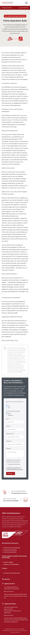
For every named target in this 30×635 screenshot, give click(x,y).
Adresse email (9, 433)
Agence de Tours (8, 7)
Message (8, 448)
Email (9, 413)
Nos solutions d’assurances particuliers (15, 16)
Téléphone (10, 415)
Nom (7, 418)
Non (9, 407)
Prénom (8, 426)
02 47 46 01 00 (24, 7)
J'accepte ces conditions (14, 464)
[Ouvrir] (26, 3)
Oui (9, 405)
